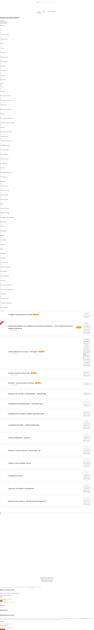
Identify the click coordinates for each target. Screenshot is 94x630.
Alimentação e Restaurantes (5, 109)
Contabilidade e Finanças (5, 145)
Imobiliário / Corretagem (5, 190)
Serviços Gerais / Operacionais (6, 284)
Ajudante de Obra (3, 104)
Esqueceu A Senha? (4, 602)
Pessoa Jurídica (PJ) (4, 61)
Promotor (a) (2, 244)
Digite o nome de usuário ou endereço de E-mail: (9, 593)
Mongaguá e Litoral (4, 57)
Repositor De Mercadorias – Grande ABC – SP (24, 450)
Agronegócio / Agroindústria (5, 100)
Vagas (44, 11)
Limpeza (1, 203)
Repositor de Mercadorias (5, 266)
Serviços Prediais (3, 294)
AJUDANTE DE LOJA (15, 476)
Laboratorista (2, 253)
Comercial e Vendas (4, 136)
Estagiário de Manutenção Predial (20, 314)
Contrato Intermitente (4, 34)
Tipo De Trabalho (3, 23)
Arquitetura (2, 113)
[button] (1, 15)
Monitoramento (3, 230)
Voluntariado (2, 79)
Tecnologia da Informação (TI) (6, 303)
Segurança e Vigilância (4, 275)
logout (32, 587)
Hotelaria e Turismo (4, 185)
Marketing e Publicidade (5, 212)
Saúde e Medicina (3, 271)
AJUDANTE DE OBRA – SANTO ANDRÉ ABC (23, 425)
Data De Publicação (4, 21)
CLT (1, 30)
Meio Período (2, 52)
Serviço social (2, 280)
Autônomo (2, 25)
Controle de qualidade (4, 149)
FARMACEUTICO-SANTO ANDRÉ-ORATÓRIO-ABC (26, 414)
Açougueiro (2, 91)
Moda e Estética (3, 221)
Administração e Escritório (5, 95)
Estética (1, 226)
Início (39, 11)
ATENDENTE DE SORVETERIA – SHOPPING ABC (25, 404)
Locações (2, 20)
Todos (1, 86)
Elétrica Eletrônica (3, 163)
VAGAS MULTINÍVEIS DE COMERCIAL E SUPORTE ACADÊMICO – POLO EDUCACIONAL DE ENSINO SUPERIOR (40, 327)
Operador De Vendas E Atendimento (21, 488)
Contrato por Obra (3, 39)
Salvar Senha (2, 605)
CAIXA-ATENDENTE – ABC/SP (19, 438)
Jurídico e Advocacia (4, 199)
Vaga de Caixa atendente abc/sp (19, 463)
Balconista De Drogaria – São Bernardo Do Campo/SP (27, 501)
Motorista (2, 235)
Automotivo (2, 127)
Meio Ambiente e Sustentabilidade (7, 217)
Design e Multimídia (4, 154)
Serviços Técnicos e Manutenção (6, 289)
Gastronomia (2, 181)
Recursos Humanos (4, 262)
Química (1, 248)
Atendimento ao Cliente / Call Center (7, 122)
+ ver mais (2, 82)
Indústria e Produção (4, 194)
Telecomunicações (3, 307)
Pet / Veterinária (3, 239)
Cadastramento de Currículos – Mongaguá (23, 351)
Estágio (1, 43)
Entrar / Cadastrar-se (52, 11)
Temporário (2, 75)
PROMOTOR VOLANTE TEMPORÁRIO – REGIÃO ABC (27, 394)
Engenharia (2, 167)
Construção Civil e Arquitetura (6, 140)
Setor (1, 84)
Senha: (1, 597)
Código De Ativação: (4, 625)
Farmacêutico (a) (3, 176)
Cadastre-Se (12, 602)
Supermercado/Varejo (4, 298)
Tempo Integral (3, 70)
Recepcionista (3, 257)
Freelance (2, 48)
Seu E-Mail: (2, 621)
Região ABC (2, 66)
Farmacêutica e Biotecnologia (6, 172)
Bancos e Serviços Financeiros (6, 131)
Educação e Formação (4, 158)
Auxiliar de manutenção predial (19, 373)
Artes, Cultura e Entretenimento (6, 118)
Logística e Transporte (4, 208)
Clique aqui (83, 618)
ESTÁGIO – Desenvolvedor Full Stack (21, 383)
